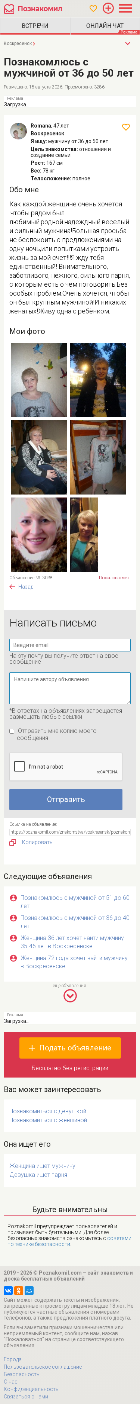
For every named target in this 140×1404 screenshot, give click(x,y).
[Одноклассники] (18, 1290)
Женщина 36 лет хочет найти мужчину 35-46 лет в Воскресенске (72, 942)
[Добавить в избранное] (126, 127)
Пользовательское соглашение (43, 1367)
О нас (11, 1382)
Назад (25, 587)
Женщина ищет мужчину (42, 1165)
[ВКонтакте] (8, 1290)
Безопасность (22, 1374)
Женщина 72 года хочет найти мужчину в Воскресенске (74, 962)
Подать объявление (75, 1047)
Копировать (37, 842)
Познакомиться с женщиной (48, 1120)
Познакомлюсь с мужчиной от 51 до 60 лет (75, 901)
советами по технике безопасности (69, 1241)
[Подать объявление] (108, 8)
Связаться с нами (26, 1397)
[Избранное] (93, 8)
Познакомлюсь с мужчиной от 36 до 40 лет (75, 922)
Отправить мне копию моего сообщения (57, 734)
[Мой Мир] (29, 1290)
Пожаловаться (114, 577)
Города (13, 1359)
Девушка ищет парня (38, 1174)
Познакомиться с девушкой (47, 1111)
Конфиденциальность (31, 1389)
